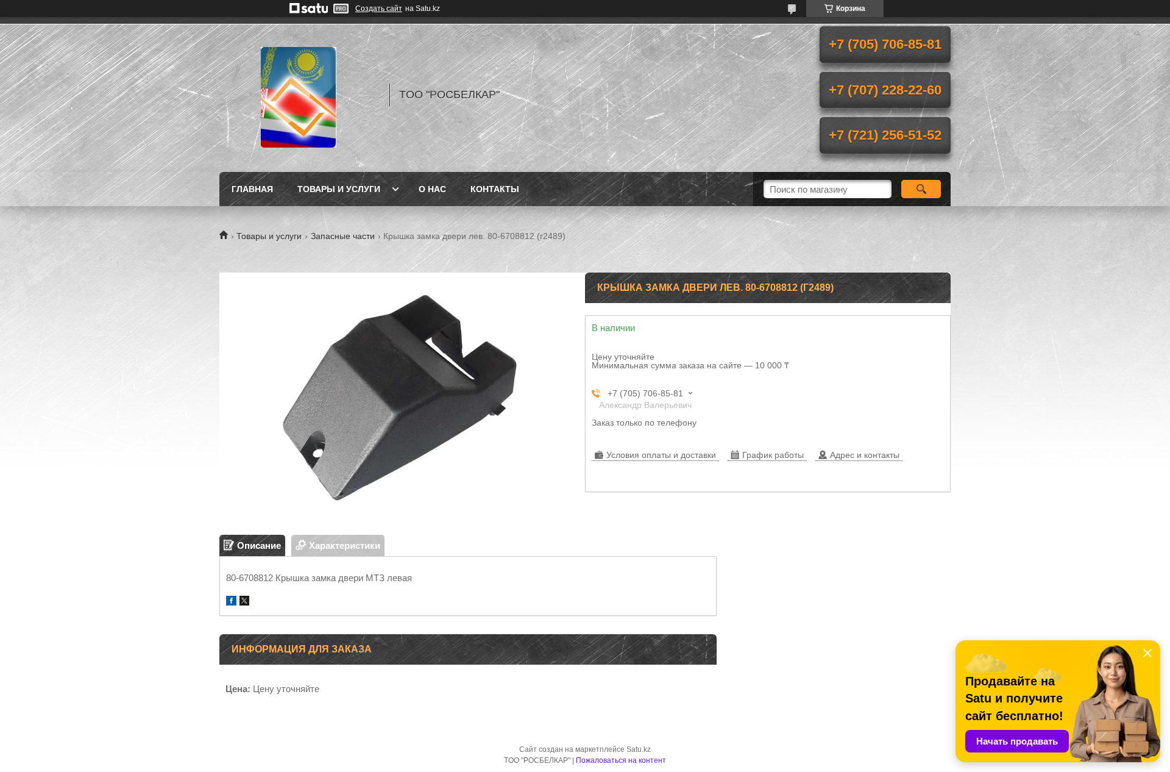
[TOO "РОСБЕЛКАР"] (298, 94)
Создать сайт (378, 8)
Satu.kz (638, 749)
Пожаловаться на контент (621, 760)
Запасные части (343, 236)
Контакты (494, 189)
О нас (432, 189)
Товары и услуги (338, 189)
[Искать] (921, 189)
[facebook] (231, 602)
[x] (244, 602)
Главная (252, 189)
